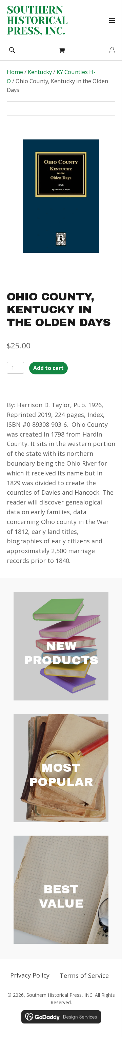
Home (15, 72)
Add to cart (48, 368)
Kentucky (40, 72)
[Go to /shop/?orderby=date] (61, 646)
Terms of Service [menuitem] (84, 975)
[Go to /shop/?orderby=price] (61, 890)
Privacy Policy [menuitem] (29, 975)
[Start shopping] (62, 50)
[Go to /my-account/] (112, 50)
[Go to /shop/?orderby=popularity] (61, 768)
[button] (12, 49)
